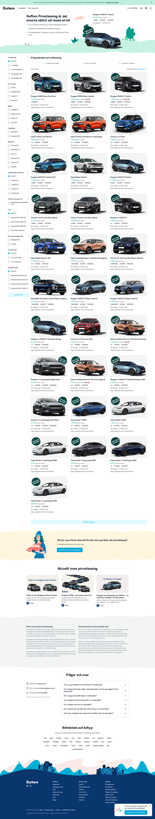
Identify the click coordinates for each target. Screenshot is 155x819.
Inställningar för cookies (68, 810)
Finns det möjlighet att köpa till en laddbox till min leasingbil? (88, 713)
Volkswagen (64, 745)
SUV (108, 745)
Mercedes (46, 742)
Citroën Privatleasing (111, 800)
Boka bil (81, 784)
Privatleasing (109, 787)
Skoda (109, 742)
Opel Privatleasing (110, 789)
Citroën (58, 738)
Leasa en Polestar (110, 802)
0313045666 (42, 693)
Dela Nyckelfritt (83, 795)
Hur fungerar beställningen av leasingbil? (80, 696)
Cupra (66, 738)
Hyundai (86, 738)
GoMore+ (81, 789)
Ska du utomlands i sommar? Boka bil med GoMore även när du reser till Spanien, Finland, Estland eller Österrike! (76, 2)
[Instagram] (31, 786)
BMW (51, 738)
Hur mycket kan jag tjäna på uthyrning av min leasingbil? (86, 709)
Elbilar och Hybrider (110, 797)
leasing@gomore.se (47, 688)
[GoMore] (9, 8)
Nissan (64, 742)
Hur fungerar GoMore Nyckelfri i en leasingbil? (82, 700)
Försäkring (82, 797)
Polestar (87, 742)
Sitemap (57, 810)
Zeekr (87, 745)
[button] (152, 2)
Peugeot (78, 742)
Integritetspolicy (49, 810)
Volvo (73, 745)
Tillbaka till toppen (89, 522)
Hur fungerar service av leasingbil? (78, 704)
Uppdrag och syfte (58, 787)
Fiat (73, 738)
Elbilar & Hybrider (98, 745)
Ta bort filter (19, 295)
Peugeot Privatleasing (111, 792)
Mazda (109, 738)
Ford (79, 738)
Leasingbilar (22, 8)
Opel (71, 742)
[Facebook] (27, 786)
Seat (103, 742)
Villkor (41, 810)
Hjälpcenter (41, 684)
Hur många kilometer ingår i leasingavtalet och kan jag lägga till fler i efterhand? (91, 690)
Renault (95, 742)
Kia (93, 738)
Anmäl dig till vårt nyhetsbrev (135, 812)
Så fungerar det (33, 8)
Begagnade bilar (77, 749)
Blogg (54, 800)
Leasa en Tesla (109, 795)
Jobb (54, 797)
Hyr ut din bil (82, 792)
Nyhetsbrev (56, 795)
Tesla (47, 745)
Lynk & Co (101, 738)
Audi (45, 738)
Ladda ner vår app (58, 792)
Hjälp (141, 8)
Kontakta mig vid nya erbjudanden (70, 550)
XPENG (80, 745)
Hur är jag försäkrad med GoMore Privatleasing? (83, 685)
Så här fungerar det (84, 787)
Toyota (54, 745)
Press (54, 789)
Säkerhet (81, 800)
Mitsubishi (56, 742)
